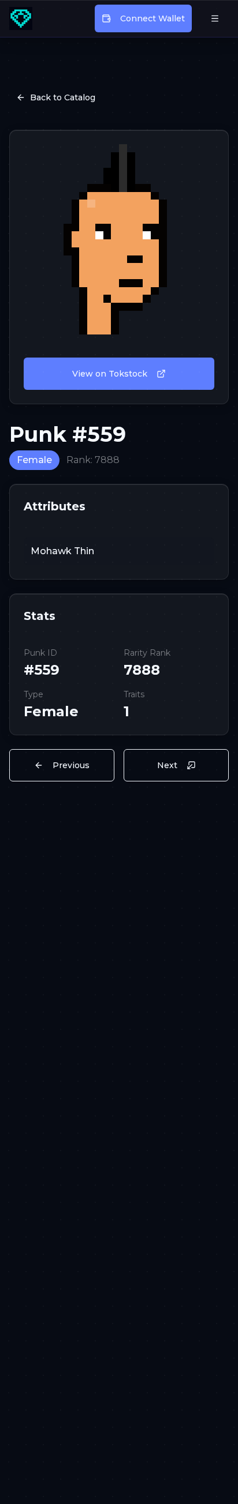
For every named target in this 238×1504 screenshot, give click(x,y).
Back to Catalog (62, 97)
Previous (71, 765)
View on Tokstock (109, 374)
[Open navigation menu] (215, 18)
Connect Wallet (152, 18)
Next (167, 765)
